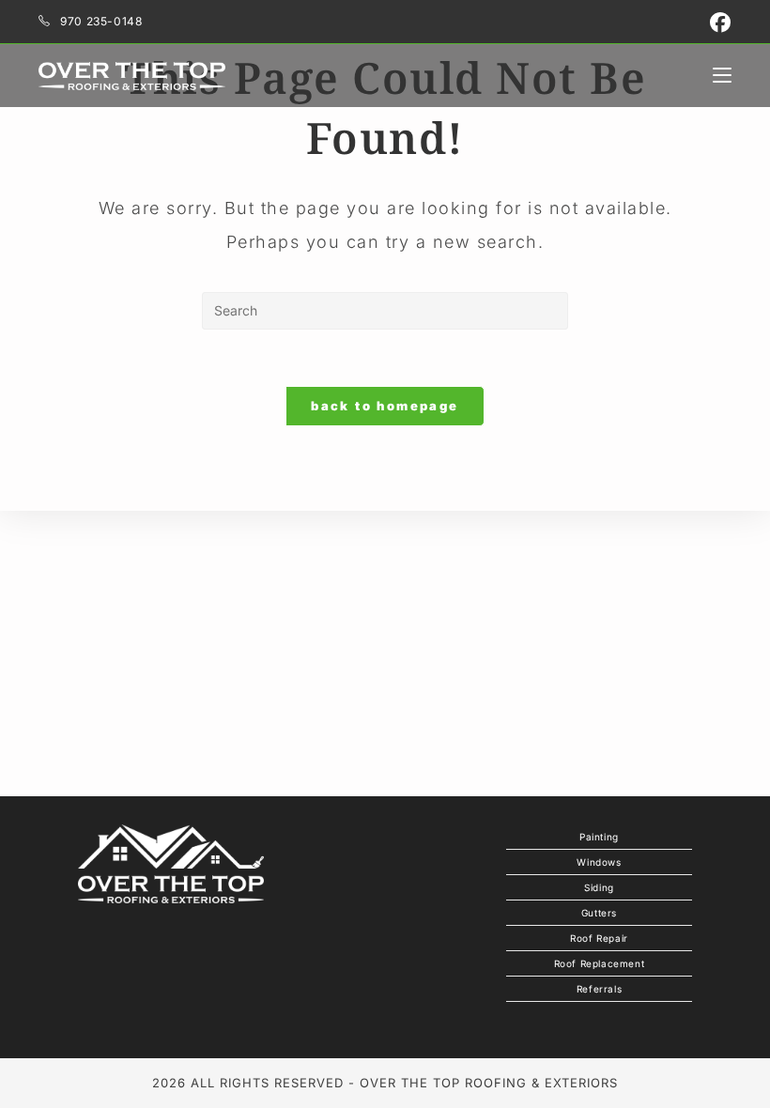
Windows (599, 862)
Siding (599, 887)
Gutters (599, 912)
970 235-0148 (101, 21)
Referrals (599, 988)
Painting (599, 836)
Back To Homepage (384, 405)
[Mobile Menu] (722, 75)
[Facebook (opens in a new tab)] (718, 22)
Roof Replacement (599, 963)
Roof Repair (599, 938)
